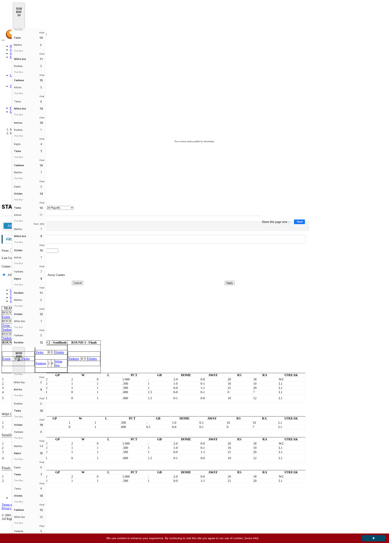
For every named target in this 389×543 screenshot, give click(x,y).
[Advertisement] (194, 173)
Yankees (7, 329)
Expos (6, 316)
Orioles (59, 352)
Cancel (78, 282)
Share (300, 221)
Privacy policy (11, 508)
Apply (229, 282)
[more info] (251, 538)
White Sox (58, 363)
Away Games (56, 275)
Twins (6, 325)
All (9, 275)
